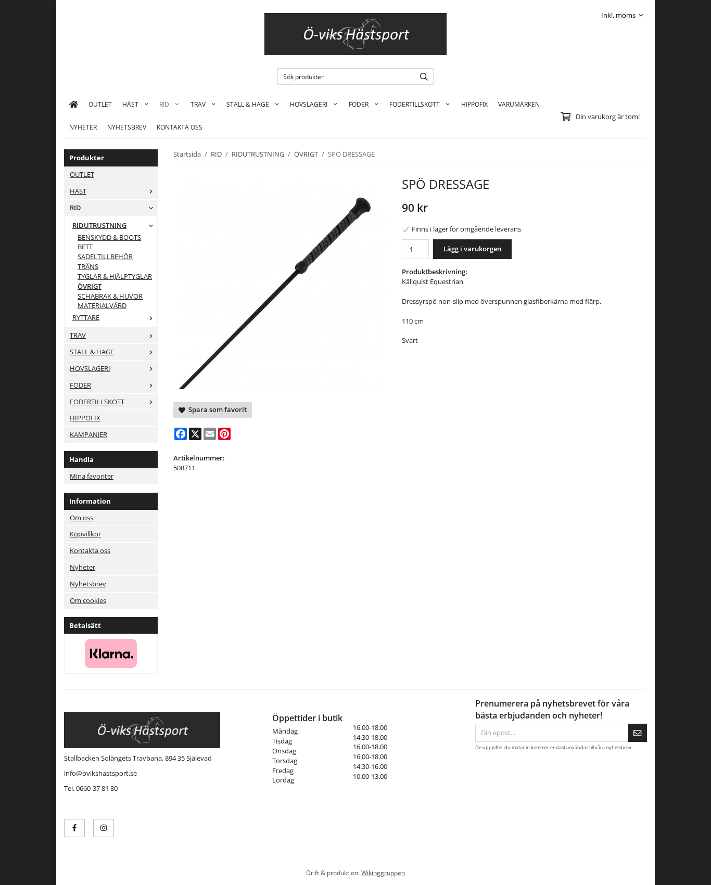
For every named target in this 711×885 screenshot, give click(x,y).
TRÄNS (88, 266)
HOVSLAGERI (308, 104)
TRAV (198, 104)
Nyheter (83, 127)
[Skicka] (637, 733)
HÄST (130, 104)
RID (164, 104)
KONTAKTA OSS (179, 127)
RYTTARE (85, 317)
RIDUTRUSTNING (99, 225)
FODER (359, 104)
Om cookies (88, 600)
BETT (85, 246)
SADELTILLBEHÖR (105, 256)
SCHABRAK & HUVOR (110, 296)
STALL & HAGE (247, 104)
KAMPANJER (88, 434)
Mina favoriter (91, 476)
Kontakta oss (90, 550)
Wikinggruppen (383, 872)
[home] (73, 104)
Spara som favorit (216, 409)
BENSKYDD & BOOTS (109, 237)
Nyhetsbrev (126, 127)
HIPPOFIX (474, 104)
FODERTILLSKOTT (414, 104)
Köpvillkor (85, 533)
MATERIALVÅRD (102, 305)
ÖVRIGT (89, 286)
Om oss (81, 517)
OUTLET (100, 104)
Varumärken (519, 104)
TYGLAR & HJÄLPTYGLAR (115, 276)
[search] (421, 76)
